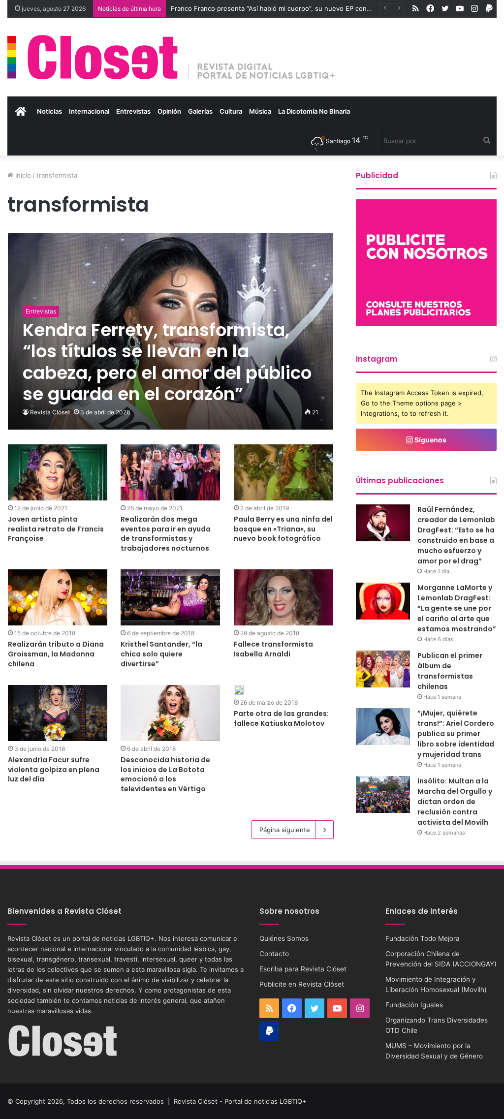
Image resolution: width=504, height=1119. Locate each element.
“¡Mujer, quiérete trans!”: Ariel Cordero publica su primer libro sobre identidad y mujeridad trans (455, 733)
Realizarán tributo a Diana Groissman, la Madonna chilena (56, 653)
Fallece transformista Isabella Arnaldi (273, 649)
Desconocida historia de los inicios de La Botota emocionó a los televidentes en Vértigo (165, 774)
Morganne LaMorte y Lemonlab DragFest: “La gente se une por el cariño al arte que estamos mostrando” (456, 608)
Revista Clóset (50, 412)
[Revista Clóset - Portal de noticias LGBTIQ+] (171, 57)
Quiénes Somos (284, 938)
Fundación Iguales (414, 1005)
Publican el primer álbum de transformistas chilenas (449, 671)
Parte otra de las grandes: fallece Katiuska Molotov (281, 718)
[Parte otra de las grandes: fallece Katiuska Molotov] (239, 690)
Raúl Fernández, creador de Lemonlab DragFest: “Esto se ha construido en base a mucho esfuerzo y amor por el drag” (456, 535)
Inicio (22, 175)
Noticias (49, 111)
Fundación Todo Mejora (422, 938)
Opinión (169, 111)
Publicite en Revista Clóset (301, 984)
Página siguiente (284, 830)
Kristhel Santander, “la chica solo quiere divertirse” (161, 653)
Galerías (200, 111)
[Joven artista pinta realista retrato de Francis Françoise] (57, 472)
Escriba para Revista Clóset (302, 969)
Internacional (89, 111)
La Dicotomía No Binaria (314, 111)
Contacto (274, 954)
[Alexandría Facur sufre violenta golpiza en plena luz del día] (57, 713)
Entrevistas (133, 111)
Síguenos (429, 439)
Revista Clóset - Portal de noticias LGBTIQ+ (240, 1101)
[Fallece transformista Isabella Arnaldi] (283, 597)
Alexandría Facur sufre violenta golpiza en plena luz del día (53, 769)
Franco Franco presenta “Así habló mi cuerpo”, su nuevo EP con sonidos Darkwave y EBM (308, 8)
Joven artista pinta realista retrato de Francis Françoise (56, 528)
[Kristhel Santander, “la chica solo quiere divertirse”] (170, 597)
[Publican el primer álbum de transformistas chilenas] (383, 669)
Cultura (231, 111)
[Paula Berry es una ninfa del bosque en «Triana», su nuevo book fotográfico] (283, 472)
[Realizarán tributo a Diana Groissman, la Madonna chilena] (57, 597)
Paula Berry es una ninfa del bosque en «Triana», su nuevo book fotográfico (283, 528)
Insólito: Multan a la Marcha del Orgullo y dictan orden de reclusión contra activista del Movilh (454, 801)
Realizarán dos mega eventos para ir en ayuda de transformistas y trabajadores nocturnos (166, 533)
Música (260, 111)
